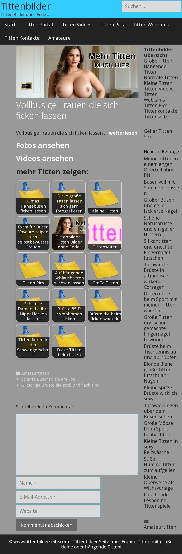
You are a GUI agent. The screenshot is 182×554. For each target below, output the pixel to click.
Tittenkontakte (160, 111)
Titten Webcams (151, 25)
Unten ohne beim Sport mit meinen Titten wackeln (160, 302)
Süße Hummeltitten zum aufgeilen (160, 464)
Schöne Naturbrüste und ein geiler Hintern (159, 226)
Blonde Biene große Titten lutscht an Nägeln (158, 372)
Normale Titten (161, 77)
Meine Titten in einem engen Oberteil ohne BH (161, 167)
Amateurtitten (35, 373)
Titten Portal (39, 25)
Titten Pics (112, 25)
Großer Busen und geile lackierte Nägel (160, 205)
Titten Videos (76, 25)
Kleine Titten (158, 83)
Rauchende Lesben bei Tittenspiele (157, 500)
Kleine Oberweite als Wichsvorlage (159, 482)
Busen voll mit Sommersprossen (161, 187)
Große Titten (158, 61)
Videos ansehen (44, 158)
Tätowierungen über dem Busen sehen (161, 411)
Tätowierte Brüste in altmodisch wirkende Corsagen (156, 275)
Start (10, 25)
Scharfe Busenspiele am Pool (49, 379)
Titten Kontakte (22, 38)
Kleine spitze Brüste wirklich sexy (160, 393)
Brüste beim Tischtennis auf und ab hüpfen (161, 351)
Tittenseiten (157, 117)
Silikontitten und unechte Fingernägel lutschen (158, 249)
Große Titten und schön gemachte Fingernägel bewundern (158, 328)
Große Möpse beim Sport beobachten (158, 428)
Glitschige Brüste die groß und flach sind (60, 385)
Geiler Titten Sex (158, 134)
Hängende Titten (155, 69)
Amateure (59, 38)
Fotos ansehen (42, 145)
